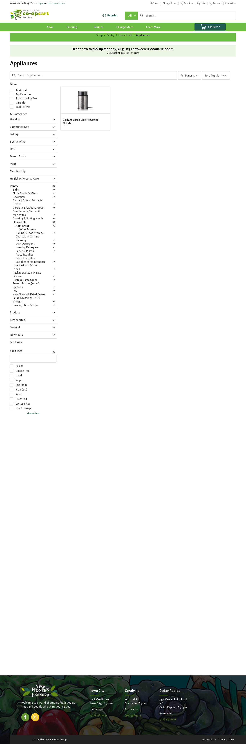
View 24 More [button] (33, 413)
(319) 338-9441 (98, 715)
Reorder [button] (112, 15)
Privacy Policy (209, 739)
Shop (99, 35)
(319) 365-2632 (167, 719)
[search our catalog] (142, 16)
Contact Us (230, 3)
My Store (154, 3)
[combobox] (131, 16)
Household (125, 35)
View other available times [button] (123, 52)
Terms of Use (227, 739)
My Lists (201, 3)
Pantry (110, 35)
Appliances (143, 35)
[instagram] (35, 716)
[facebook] (25, 716)
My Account (215, 3)
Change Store (169, 3)
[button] (53, 120)
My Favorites (186, 3)
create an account (56, 3)
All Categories (18, 113)
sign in (42, 3)
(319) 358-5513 (133, 715)
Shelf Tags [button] (16, 351)
